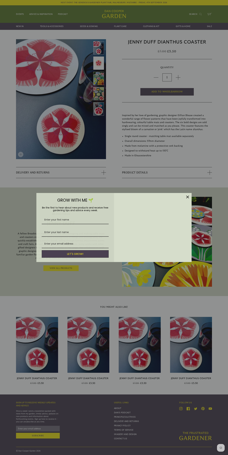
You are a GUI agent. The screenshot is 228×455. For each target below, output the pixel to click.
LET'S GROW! (75, 254)
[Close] (188, 197)
